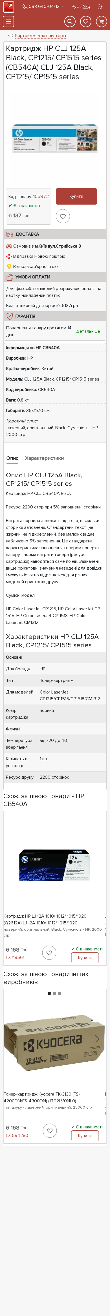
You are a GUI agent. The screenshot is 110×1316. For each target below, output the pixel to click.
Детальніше (88, 331)
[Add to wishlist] (63, 216)
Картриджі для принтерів (40, 35)
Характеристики (44, 458)
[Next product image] (97, 1039)
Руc (81, 6)
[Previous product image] (11, 1039)
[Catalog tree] (8, 21)
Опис (12, 458)
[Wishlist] (85, 21)
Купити (76, 196)
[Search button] (70, 21)
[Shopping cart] (101, 21)
